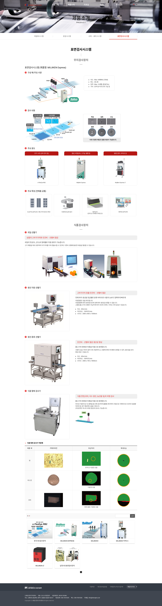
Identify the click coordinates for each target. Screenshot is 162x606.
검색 (132, 516)
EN (136, 4)
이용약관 (92, 586)
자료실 (86, 5)
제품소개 (71, 5)
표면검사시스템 (123, 36)
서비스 (102, 5)
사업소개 (55, 5)
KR (133, 4)
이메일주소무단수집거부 (116, 586)
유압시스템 (67, 36)
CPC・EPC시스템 (95, 36)
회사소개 (119, 5)
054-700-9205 (65, 597)
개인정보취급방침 (102, 586)
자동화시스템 (39, 36)
